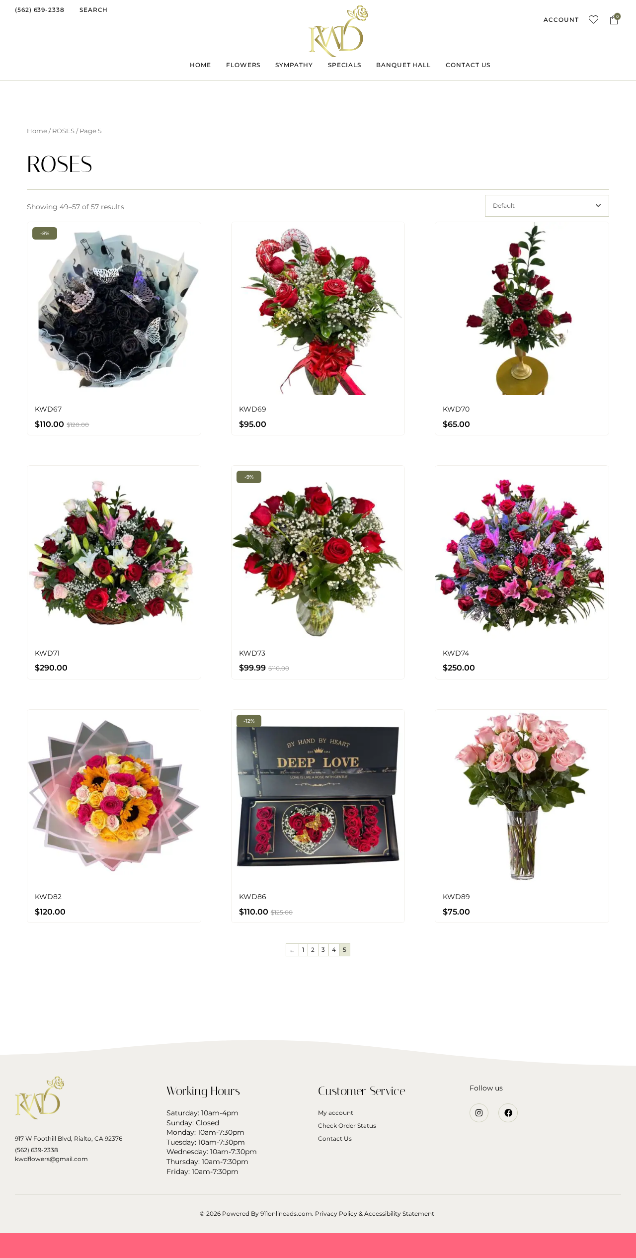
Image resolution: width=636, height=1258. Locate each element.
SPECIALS (344, 65)
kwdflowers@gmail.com (51, 1159)
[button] (40, 10)
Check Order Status (347, 1125)
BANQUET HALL (403, 65)
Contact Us (335, 1138)
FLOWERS (243, 65)
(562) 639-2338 (36, 1150)
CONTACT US (468, 65)
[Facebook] (507, 1112)
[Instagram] (479, 1112)
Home (37, 131)
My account (335, 1112)
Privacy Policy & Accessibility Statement (374, 1213)
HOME (200, 65)
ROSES (63, 131)
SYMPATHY (294, 65)
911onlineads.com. (287, 1213)
